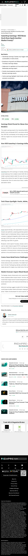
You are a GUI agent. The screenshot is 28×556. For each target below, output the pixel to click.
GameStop (4, 171)
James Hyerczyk (12, 314)
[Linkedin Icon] (17, 465)
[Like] (22, 336)
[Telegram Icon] (10, 468)
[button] (2, 1)
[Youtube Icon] (24, 465)
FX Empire (3, 29)
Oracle (2, 229)
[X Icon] (4, 465)
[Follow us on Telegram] (27, 5)
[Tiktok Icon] (24, 468)
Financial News (11, 29)
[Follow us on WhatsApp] (22, 5)
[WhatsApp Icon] (17, 468)
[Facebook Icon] (10, 465)
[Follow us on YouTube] (25, 5)
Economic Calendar (18, 306)
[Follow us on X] (20, 5)
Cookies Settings (14, 488)
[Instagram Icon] (4, 468)
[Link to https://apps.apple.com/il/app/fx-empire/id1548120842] (6, 471)
